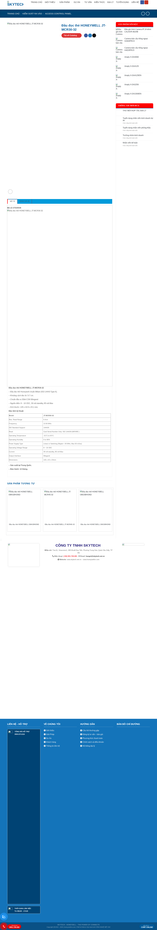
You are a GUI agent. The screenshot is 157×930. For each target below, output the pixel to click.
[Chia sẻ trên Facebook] (86, 35)
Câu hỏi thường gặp (91, 730)
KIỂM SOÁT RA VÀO (32, 13)
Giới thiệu (50, 730)
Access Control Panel (58, 13)
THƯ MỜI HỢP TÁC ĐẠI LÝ (134, 111)
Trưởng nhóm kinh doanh (133, 135)
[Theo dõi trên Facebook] (142, 2)
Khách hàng (51, 742)
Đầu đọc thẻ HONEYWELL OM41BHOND (24, 524)
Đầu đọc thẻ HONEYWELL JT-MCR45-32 (60, 524)
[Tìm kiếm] (149, 7)
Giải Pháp (50, 734)
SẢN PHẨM (64, 2)
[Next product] (143, 13)
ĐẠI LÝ (110, 2)
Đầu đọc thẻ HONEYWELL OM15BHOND (95, 524)
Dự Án (48, 738)
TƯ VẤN (88, 2)
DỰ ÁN (77, 2)
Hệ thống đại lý (89, 746)
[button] (10, 191)
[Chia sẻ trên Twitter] (90, 35)
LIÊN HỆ (135, 2)
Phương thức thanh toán (92, 738)
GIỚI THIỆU (50, 2)
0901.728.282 (14, 926)
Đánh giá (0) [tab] (24, 201)
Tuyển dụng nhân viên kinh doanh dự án (138, 119)
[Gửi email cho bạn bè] (94, 35)
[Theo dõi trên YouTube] (146, 2)
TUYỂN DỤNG (122, 2)
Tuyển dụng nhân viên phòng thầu (137, 128)
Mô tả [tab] (12, 201)
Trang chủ (36, 2)
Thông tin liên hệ (53, 746)
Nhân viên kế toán (130, 143)
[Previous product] (147, 13)
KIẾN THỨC (99, 2)
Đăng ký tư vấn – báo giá (92, 734)
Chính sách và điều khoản (93, 742)
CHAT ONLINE (147, 926)
